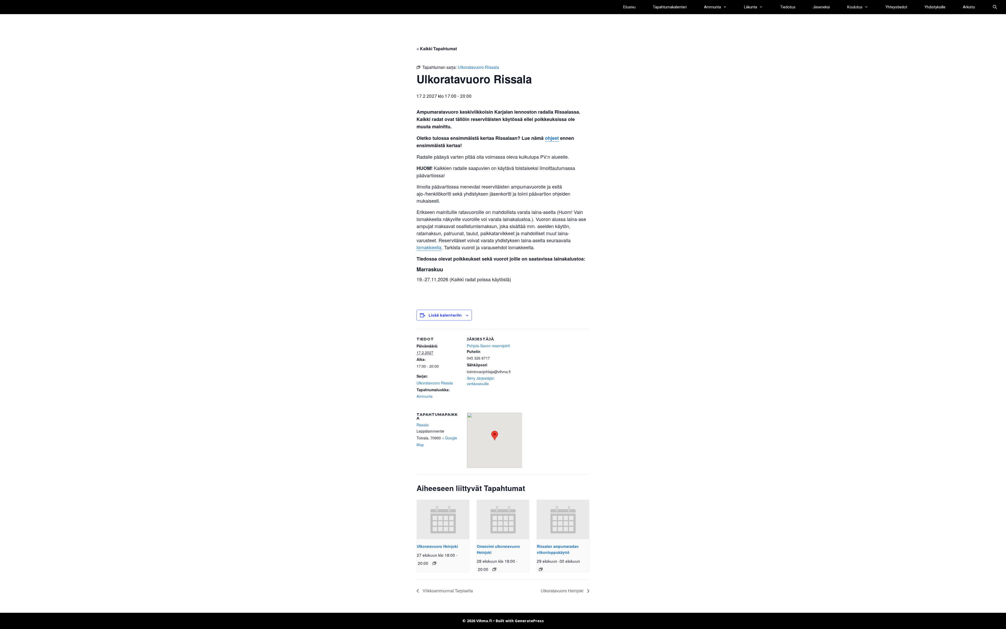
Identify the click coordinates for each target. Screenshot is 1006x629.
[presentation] (443, 519)
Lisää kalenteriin (445, 315)
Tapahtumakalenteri (670, 7)
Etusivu (629, 7)
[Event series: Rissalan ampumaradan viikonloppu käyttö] (541, 569)
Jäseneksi (821, 7)
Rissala (423, 424)
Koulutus (854, 7)
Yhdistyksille (935, 7)
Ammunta (712, 7)
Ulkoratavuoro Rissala (435, 382)
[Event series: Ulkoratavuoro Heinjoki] (434, 563)
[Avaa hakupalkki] (995, 7)
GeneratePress (529, 621)
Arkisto (969, 7)
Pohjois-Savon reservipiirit (488, 345)
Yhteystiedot (896, 7)
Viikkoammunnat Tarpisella (447, 591)
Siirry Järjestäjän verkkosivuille (480, 381)
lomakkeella (429, 247)
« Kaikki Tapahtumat (437, 49)
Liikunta (750, 7)
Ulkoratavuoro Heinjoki (437, 546)
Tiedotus (787, 7)
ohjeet (552, 138)
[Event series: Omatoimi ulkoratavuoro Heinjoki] (494, 569)
